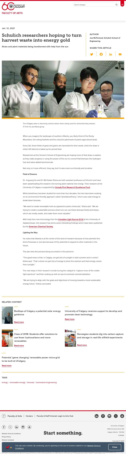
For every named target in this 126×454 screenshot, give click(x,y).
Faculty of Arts (12, 13)
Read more (19, 322)
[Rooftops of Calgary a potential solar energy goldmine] (7, 315)
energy (5, 382)
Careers (29, 416)
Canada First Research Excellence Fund (72, 187)
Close (114, 447)
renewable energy (17, 382)
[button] (93, 53)
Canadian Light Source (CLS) (70, 219)
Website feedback (8, 440)
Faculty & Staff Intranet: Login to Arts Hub (55, 416)
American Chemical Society (41, 226)
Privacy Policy (6, 437)
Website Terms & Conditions (11, 433)
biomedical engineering (46, 382)
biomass (30, 382)
